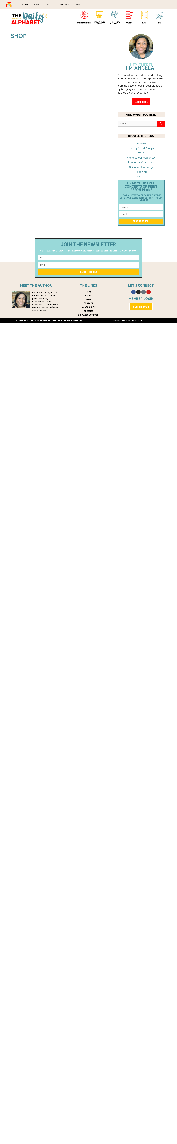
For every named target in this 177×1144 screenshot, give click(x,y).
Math (144, 23)
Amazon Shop (88, 307)
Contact (64, 4)
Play (159, 23)
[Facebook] (133, 292)
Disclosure (136, 320)
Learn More (141, 101)
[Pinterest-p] (143, 292)
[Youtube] (148, 292)
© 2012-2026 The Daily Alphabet (33, 320)
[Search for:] (137, 124)
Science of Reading (84, 23)
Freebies (141, 143)
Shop (77, 4)
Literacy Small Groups (99, 22)
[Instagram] (138, 292)
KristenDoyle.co (73, 320)
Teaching (141, 172)
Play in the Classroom (141, 162)
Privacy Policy (121, 320)
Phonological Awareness (114, 22)
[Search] (161, 124)
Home (25, 4)
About (38, 4)
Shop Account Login (88, 315)
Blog (50, 4)
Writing (129, 23)
